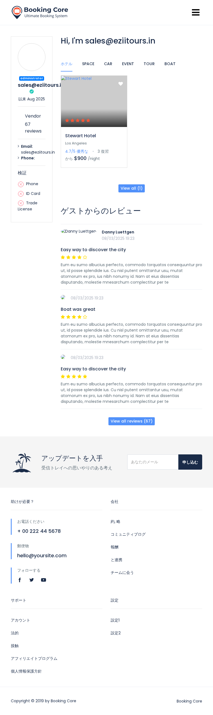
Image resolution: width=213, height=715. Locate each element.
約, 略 (115, 521)
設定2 (116, 633)
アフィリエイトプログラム (34, 658)
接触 (15, 645)
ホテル (66, 64)
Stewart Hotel (80, 136)
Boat (170, 64)
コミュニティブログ (128, 534)
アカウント (20, 620)
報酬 (114, 547)
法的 (15, 633)
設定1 (115, 620)
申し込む (190, 462)
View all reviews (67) (132, 421)
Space (88, 64)
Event (128, 64)
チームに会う (122, 572)
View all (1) (132, 188)
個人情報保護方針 (26, 671)
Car (108, 64)
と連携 (116, 560)
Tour (149, 64)
